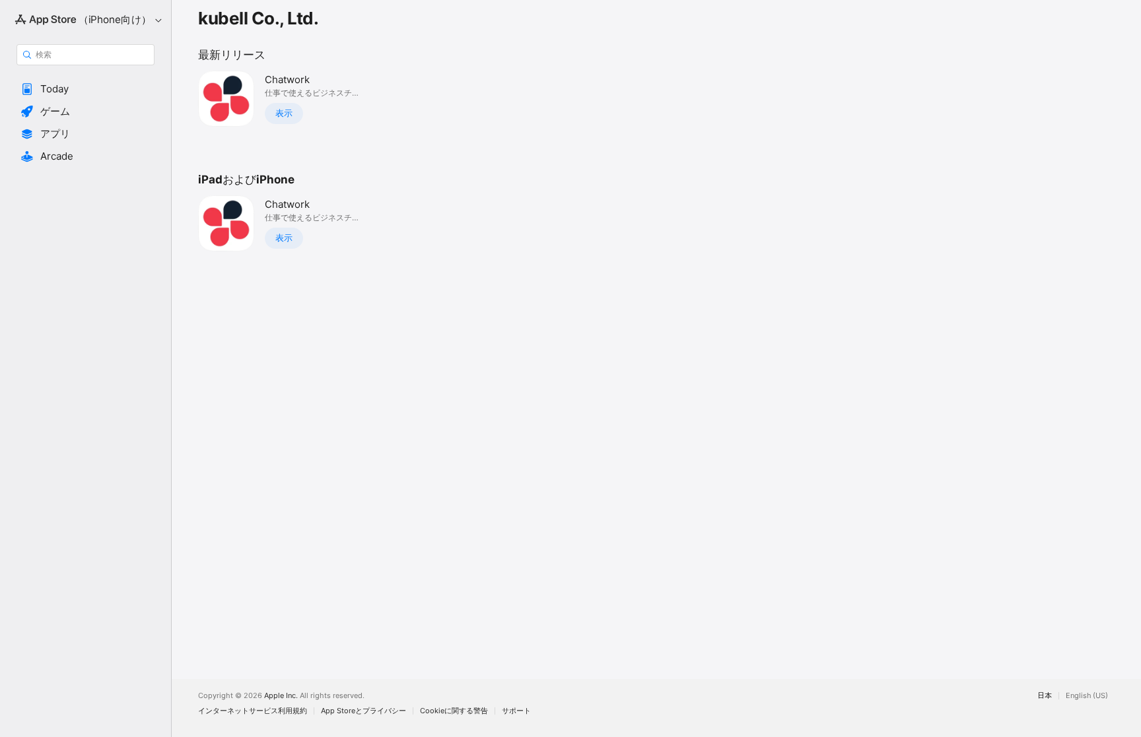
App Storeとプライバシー (363, 711)
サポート (516, 711)
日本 (1044, 695)
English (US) (1087, 695)
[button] (85, 89)
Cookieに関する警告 (454, 711)
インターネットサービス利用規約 (252, 711)
